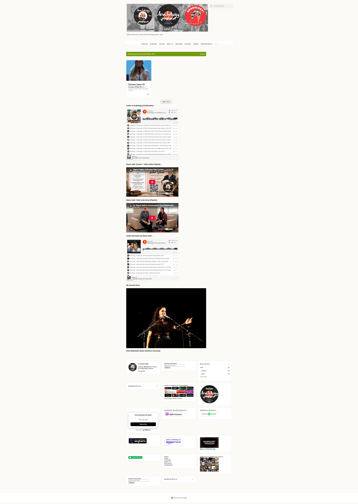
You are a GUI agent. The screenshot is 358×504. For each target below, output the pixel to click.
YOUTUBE (162, 44)
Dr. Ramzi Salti (143, 364)
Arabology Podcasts (135, 160)
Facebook (188, 44)
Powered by (139, 430)
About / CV (170, 44)
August (203, 371)
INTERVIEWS (153, 44)
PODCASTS (145, 44)
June (202, 374)
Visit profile (141, 371)
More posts (166, 102)
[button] (148, 94)
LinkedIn (195, 44)
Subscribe (143, 424)
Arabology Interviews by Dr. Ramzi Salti (139, 281)
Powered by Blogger (180, 498)
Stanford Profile (206, 44)
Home (166, 458)
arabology (128, 160)
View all (202, 54)
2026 (201, 367)
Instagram (179, 44)
